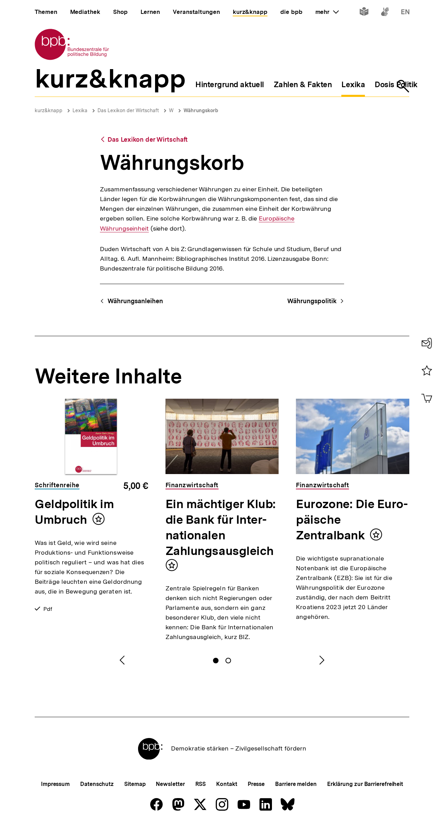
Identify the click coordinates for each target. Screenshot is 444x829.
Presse (256, 784)
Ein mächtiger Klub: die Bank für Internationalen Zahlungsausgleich (220, 527)
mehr (327, 11)
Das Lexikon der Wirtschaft (128, 110)
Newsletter (170, 784)
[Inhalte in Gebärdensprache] (385, 13)
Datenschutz (97, 784)
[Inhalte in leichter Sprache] (364, 13)
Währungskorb (200, 110)
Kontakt (226, 784)
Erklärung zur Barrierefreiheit (365, 784)
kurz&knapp (48, 110)
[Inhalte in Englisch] (405, 13)
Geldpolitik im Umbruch (74, 512)
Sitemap (134, 784)
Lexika (79, 110)
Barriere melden (296, 784)
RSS (200, 784)
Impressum (55, 784)
